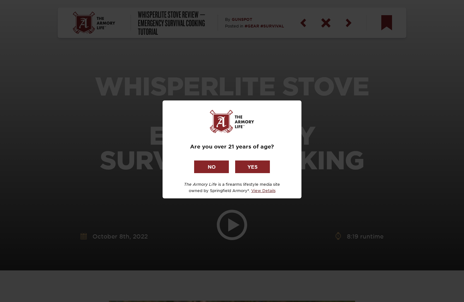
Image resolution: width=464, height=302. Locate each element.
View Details (263, 190)
